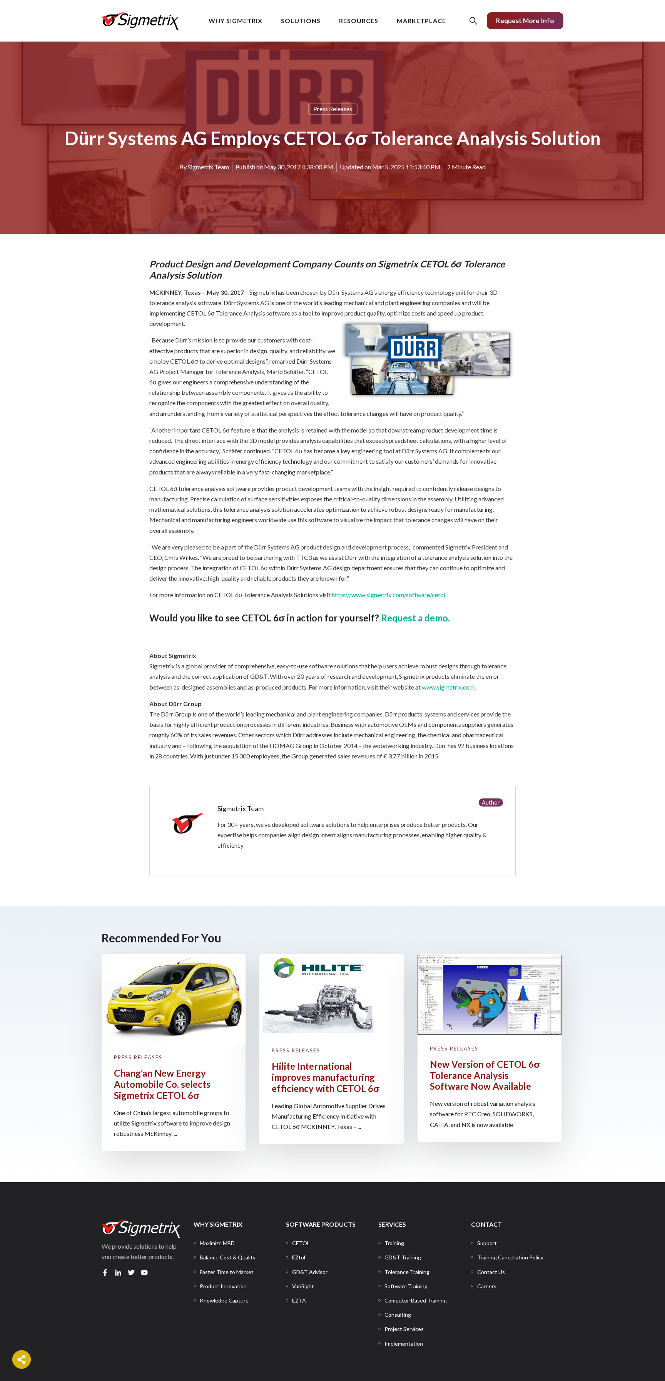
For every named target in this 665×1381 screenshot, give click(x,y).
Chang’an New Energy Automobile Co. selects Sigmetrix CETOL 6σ (162, 1084)
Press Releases (332, 108)
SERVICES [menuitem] (392, 1224)
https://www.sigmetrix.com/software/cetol (388, 594)
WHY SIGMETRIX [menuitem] (218, 1224)
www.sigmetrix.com (448, 687)
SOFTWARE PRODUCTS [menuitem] (321, 1224)
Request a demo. (415, 617)
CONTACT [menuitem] (486, 1224)
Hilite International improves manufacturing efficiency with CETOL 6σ (325, 1077)
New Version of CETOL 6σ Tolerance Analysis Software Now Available (485, 1075)
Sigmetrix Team (208, 166)
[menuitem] (217, 1243)
